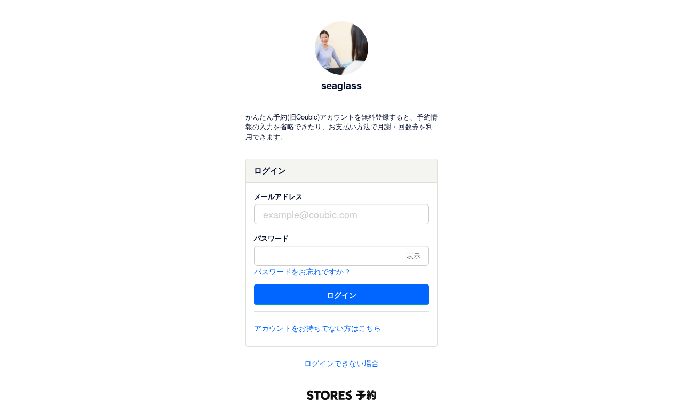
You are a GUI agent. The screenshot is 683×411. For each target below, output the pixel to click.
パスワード (271, 238)
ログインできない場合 (341, 363)
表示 (413, 255)
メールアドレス (278, 196)
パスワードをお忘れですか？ (302, 271)
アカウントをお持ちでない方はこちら (317, 327)
